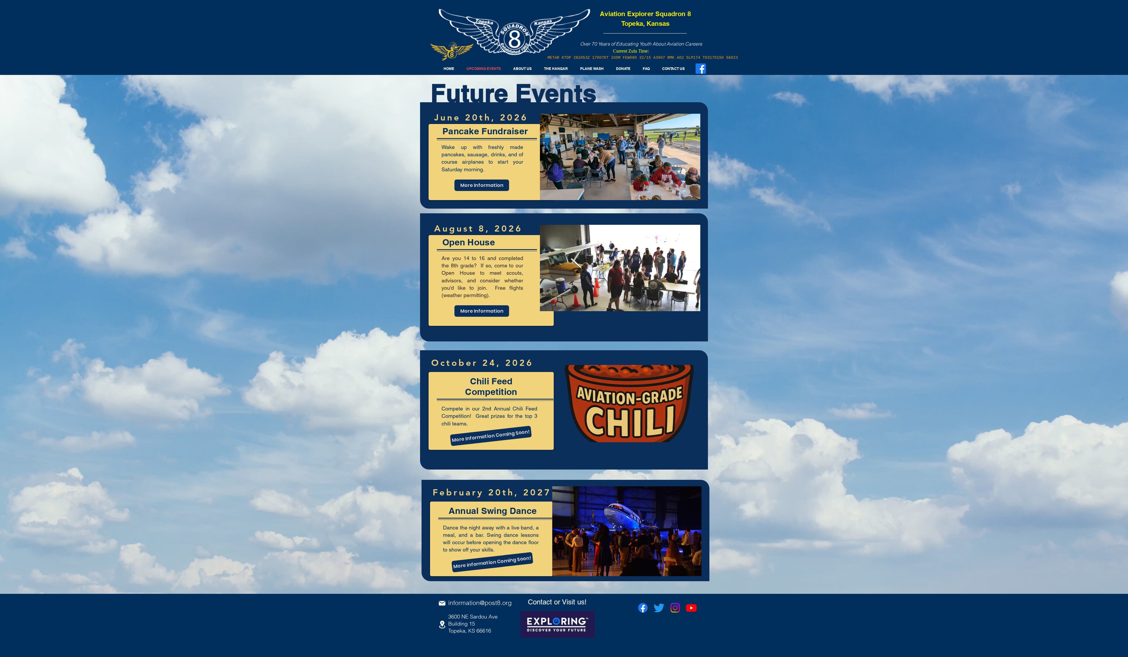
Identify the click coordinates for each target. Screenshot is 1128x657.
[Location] (442, 624)
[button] (556, 69)
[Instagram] (675, 607)
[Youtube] (691, 607)
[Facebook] (643, 607)
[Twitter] (659, 607)
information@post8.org (480, 602)
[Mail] (442, 603)
